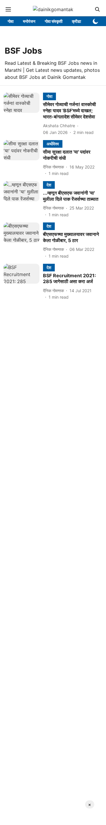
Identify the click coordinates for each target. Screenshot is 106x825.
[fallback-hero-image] (23, 114)
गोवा (11, 21)
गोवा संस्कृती (53, 21)
